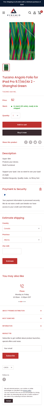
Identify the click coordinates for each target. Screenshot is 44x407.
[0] (39, 12)
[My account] (34, 12)
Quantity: (6, 116)
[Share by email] (40, 142)
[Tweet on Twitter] (35, 142)
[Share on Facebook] (26, 142)
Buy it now (22, 132)
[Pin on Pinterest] (30, 142)
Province (6, 235)
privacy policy (27, 390)
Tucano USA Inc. (9, 92)
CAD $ (6, 367)
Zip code (5, 246)
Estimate (10, 261)
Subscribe (10, 356)
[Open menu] (3, 13)
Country (5, 223)
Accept (8, 401)
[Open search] (29, 12)
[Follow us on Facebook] (4, 379)
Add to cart (22, 125)
